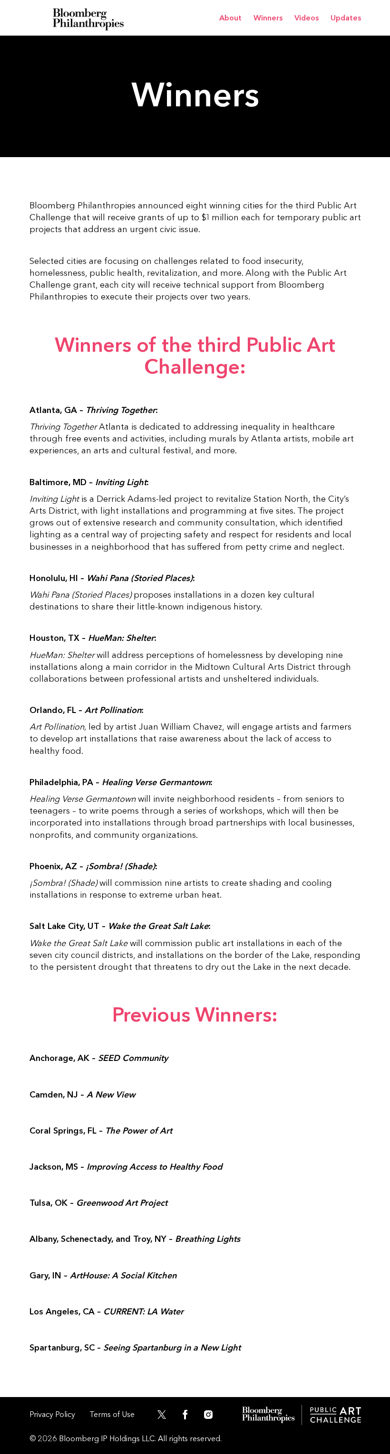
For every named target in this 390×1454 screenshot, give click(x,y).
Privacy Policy (52, 1414)
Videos (306, 18)
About (230, 18)
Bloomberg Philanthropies (88, 18)
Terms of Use (112, 1414)
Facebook (185, 1417)
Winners (268, 18)
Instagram (212, 1417)
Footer (301, 1415)
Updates (346, 18)
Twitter (157, 1417)
